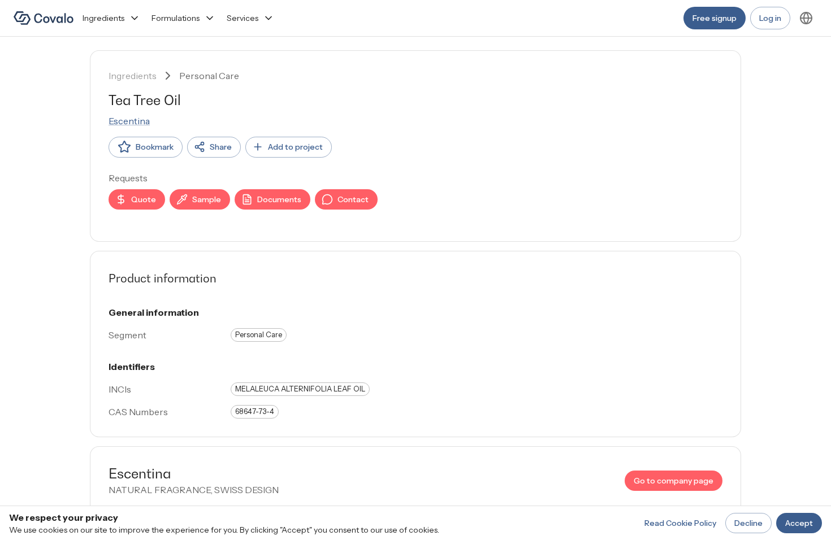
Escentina (129, 121)
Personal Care (209, 75)
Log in (770, 18)
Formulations (176, 18)
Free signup (714, 18)
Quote (143, 199)
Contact (353, 199)
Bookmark (155, 147)
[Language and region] (806, 18)
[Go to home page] (43, 18)
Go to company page (673, 481)
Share (221, 147)
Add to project (295, 147)
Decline (748, 523)
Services (242, 18)
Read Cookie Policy (680, 523)
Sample (206, 199)
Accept (799, 523)
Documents (279, 199)
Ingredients (103, 18)
